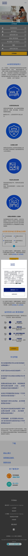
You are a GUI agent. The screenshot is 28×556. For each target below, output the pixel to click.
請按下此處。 (18, 283)
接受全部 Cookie (14, 290)
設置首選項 (14, 294)
